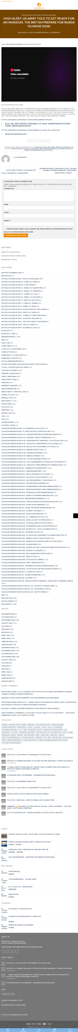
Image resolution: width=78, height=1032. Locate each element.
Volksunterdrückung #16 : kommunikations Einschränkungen (29, 486)
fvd (65, 730)
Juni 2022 (5, 666)
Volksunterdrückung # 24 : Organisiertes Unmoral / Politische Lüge (32, 440)
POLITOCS (5, 407)
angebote (5, 994)
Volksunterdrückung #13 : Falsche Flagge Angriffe (24, 477)
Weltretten (6, 598)
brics (3, 340)
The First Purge (8, 425)
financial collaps (35, 730)
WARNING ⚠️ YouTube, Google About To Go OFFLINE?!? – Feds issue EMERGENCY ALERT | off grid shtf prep (38, 714)
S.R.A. (3, 416)
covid (44, 727)
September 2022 (8, 656)
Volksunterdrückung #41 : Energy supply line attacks (26, 538)
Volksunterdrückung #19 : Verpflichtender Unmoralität (27, 495)
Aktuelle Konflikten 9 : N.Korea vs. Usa (19, 327)
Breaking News (27, 15)
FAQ (49, 1027)
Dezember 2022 (7, 647)
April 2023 (5, 635)
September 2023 (8, 620)
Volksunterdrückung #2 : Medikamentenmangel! (23, 498)
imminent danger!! (9, 385)
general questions (10, 373)
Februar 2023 (7, 641)
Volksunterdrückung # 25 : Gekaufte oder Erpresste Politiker (29, 443)
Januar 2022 (6, 681)
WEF (3, 595)
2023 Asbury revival (43, 724)
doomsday (58, 727)
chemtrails (21, 727)
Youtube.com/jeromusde (11, 743)
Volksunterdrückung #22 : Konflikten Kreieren (23, 504)
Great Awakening (9, 376)
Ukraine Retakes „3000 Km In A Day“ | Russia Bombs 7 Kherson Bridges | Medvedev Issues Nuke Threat (58, 171)
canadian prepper (8, 727)
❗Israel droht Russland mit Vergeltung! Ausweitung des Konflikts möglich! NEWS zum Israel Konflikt (38, 703)
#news (24, 724)
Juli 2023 (5, 626)
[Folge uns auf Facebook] (3, 951)
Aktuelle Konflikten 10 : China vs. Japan (19, 282)
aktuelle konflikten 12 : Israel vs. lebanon (21, 291)
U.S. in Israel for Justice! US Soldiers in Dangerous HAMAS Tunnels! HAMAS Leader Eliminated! (36, 693)
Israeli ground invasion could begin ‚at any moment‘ (35, 708)
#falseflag (6, 276)
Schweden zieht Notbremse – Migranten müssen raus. (31, 775)
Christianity (7, 346)
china (30, 727)
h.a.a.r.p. (14, 732)
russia (61, 735)
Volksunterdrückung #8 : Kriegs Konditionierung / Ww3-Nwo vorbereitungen (37, 581)
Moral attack (7, 395)
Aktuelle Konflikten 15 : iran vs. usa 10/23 (20, 300)
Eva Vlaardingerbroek (11, 361)
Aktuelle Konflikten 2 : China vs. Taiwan (19, 303)
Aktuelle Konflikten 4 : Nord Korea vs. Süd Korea (23, 309)
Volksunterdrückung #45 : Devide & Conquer (21, 550)
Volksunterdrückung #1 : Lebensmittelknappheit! (24, 468)
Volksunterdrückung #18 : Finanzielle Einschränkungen (27, 492)
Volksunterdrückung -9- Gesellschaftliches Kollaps (26, 431)
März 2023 (5, 638)
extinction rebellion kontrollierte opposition (23, 364)
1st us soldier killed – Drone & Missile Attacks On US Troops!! (35, 812)
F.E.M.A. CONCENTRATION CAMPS (14, 367)
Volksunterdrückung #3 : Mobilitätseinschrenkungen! (26, 508)
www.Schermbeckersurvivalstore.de (39, 150)
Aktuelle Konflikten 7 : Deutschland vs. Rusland (23, 321)
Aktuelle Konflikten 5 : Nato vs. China (18, 312)
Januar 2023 (6, 644)
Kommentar (9, 188)
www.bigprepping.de (51, 148)
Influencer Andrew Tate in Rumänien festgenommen (35, 698)
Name (6, 204)
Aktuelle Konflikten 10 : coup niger (17, 285)
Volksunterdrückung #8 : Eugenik (16, 578)
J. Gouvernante (54, 32)
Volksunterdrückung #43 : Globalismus (19, 544)
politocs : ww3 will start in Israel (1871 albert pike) (30, 800)
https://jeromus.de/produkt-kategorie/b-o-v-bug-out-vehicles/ (30, 130)
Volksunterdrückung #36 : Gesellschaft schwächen (25, 520)
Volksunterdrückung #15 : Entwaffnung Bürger (23, 483)
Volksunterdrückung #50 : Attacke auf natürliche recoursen (29, 569)
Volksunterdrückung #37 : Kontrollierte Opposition (26, 523)
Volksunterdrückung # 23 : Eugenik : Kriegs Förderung (26, 437)
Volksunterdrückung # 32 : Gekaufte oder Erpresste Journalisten (31, 465)
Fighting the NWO (9, 370)
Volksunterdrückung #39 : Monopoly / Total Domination (27, 529)
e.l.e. (20, 730)
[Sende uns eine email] (13, 951)
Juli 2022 (5, 663)
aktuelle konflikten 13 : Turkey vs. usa (19, 294)
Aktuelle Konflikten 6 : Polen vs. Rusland (20, 318)
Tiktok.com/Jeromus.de (11, 737)
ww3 (3, 740)
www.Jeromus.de (66, 148)
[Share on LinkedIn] (42, 140)
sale (12, 994)
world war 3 (68, 737)
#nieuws (31, 724)
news (71, 732)
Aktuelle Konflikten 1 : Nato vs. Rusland (20, 279)
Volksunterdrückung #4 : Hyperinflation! (20, 532)
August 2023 (6, 623)
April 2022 (5, 672)
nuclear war (29, 735)
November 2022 (8, 650)
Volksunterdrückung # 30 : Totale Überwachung (23, 459)
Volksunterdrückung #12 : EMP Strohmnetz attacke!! (26, 474)
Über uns (31, 1027)
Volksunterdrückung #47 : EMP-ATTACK (19, 556)
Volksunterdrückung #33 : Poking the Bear (21, 511)
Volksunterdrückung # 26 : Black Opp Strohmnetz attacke (28, 446)
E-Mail (7, 212)
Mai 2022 (5, 669)
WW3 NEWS (52, 15)
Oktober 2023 (7, 617)
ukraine (39, 737)
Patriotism (6, 404)
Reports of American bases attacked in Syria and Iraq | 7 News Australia (40, 761)
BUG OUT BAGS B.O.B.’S (16, 134)
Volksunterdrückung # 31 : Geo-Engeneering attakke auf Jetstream (32, 462)
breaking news (17, 148)
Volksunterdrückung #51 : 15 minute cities (20, 572)
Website (7, 220)
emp (25, 730)
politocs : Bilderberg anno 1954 (21, 781)
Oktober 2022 (7, 653)
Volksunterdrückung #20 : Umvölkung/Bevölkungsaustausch (30, 501)
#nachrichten (14, 724)
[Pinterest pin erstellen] (39, 140)
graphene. (6, 732)
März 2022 (5, 675)
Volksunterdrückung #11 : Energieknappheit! (22, 471)
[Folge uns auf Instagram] (6, 951)
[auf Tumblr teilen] (45, 140)
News (37, 1027)
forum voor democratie (53, 730)
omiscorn (45, 735)
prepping (54, 735)
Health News (7, 713)
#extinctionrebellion (11, 273)
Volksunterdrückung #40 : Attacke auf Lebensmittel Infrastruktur (32, 535)
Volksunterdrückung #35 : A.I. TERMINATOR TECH (23, 517)
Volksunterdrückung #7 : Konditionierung (21, 575)
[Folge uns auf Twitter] (10, 951)
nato (65, 732)
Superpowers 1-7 (8, 422)
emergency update (9, 358)
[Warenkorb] (76, 6)
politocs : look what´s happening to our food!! (29, 754)
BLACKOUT (6, 330)
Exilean (4, 708)
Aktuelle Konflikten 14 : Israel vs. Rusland (20, 297)
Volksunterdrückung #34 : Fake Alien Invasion (22, 514)
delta (50, 727)
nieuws (36, 148)
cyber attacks (7, 352)
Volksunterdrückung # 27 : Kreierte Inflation (22, 449)
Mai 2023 (5, 632)
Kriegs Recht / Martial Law (13, 392)
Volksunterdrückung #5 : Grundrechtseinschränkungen (27, 566)
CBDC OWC (6, 343)
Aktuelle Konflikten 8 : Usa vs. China (18, 324)
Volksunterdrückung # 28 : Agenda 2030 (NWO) (22, 453)
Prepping (45, 15)
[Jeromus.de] (39, 6)
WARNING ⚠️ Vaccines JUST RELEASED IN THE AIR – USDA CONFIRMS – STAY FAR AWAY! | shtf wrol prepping (39, 807)
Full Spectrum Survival (12, 44)
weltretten (57, 737)
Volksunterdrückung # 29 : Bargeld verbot (21, 456)
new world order (9, 735)
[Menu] (2, 6)
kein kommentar (8, 388)
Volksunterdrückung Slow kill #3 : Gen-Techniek (23, 592)
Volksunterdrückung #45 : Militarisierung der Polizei (25, 553)
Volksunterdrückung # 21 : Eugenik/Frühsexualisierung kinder (30, 434)
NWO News (37, 15)
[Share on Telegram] (49, 140)
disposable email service (12, 702)
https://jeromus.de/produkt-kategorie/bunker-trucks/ (26, 120)
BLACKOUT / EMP (8, 333)
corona (37, 727)
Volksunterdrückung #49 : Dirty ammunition (22, 562)
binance (5, 698)
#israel (4, 724)
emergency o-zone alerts (13, 355)
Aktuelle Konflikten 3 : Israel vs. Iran (18, 306)
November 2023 (8, 614)
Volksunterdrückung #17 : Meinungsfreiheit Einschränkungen (29, 489)
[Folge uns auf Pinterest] (16, 951)
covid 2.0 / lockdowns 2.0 (12, 349)
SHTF (3, 419)
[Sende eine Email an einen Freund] (35, 140)
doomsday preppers (9, 730)
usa (44, 737)
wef (49, 737)
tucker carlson (28, 737)
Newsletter (6, 398)
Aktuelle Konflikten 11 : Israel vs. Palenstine (21, 288)
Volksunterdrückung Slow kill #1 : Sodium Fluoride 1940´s (28, 586)
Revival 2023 (6, 413)
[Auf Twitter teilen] (32, 140)
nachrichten (28, 148)
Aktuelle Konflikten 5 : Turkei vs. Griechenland (23, 315)
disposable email (9, 691)
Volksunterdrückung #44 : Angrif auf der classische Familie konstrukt (34, 547)
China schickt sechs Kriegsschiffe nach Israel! (28, 794)
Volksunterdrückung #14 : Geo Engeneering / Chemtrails (27, 480)
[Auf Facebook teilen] (28, 140)
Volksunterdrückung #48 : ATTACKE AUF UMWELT (23, 559)
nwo (41, 148)
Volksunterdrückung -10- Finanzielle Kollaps (22, 428)
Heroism (5, 382)
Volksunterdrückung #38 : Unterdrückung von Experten (27, 526)
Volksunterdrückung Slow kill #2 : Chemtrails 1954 (25, 589)
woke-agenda (7, 601)
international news (27, 732)
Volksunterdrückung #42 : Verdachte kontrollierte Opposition (31, 541)
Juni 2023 (5, 629)
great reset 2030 (8, 379)
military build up (43, 732)
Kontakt (43, 1027)
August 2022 (6, 660)
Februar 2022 (7, 678)
